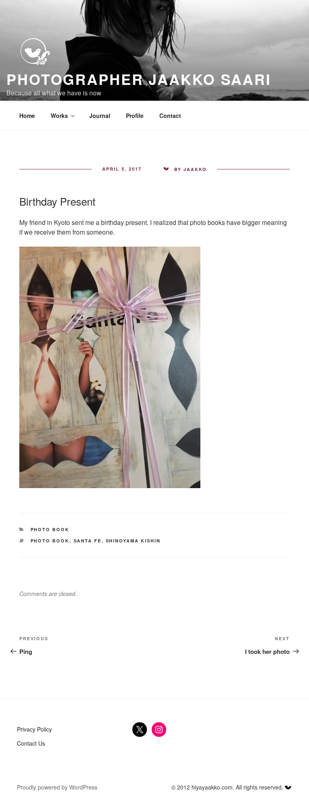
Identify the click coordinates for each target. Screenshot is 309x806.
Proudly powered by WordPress (57, 787)
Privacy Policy (34, 729)
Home (27, 115)
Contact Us (31, 743)
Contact (170, 115)
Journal (99, 115)
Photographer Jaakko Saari (138, 78)
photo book (50, 541)
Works (59, 115)
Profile (135, 115)
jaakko (195, 169)
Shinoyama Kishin (133, 541)
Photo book (50, 529)
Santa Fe (88, 541)
